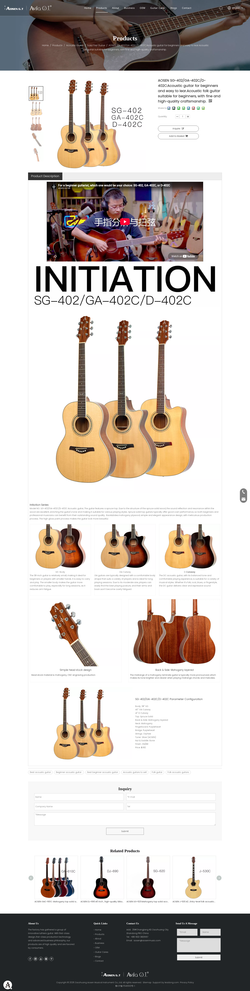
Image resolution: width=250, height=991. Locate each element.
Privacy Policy (187, 982)
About (115, 8)
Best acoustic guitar (40, 772)
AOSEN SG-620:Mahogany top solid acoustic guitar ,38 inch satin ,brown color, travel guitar (102, 901)
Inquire (176, 128)
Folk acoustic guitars (178, 772)
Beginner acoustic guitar (69, 772)
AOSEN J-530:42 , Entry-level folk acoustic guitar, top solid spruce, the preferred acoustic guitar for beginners (148, 901)
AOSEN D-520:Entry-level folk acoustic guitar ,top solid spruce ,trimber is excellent (194, 901)
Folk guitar (157, 772)
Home (87, 8)
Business (129, 8)
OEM (142, 8)
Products (101, 8)
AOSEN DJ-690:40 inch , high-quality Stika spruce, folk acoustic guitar (56, 901)
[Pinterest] (51, 959)
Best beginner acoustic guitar (102, 772)
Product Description (45, 176)
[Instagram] (46, 959)
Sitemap (147, 982)
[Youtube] (41, 959)
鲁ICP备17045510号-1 (125, 985)
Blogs (173, 8)
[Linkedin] (35, 959)
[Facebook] (30, 959)
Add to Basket (177, 136)
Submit (125, 831)
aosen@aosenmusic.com (147, 940)
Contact (186, 8)
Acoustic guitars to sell (135, 772)
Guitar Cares (158, 8)
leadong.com (172, 982)
